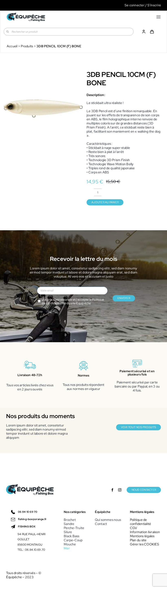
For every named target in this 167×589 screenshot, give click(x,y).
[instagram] (119, 490)
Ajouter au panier (105, 202)
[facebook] (112, 490)
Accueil (12, 46)
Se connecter (135, 5)
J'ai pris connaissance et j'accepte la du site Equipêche (73, 302)
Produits (27, 46)
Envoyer (124, 298)
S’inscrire (154, 5)
